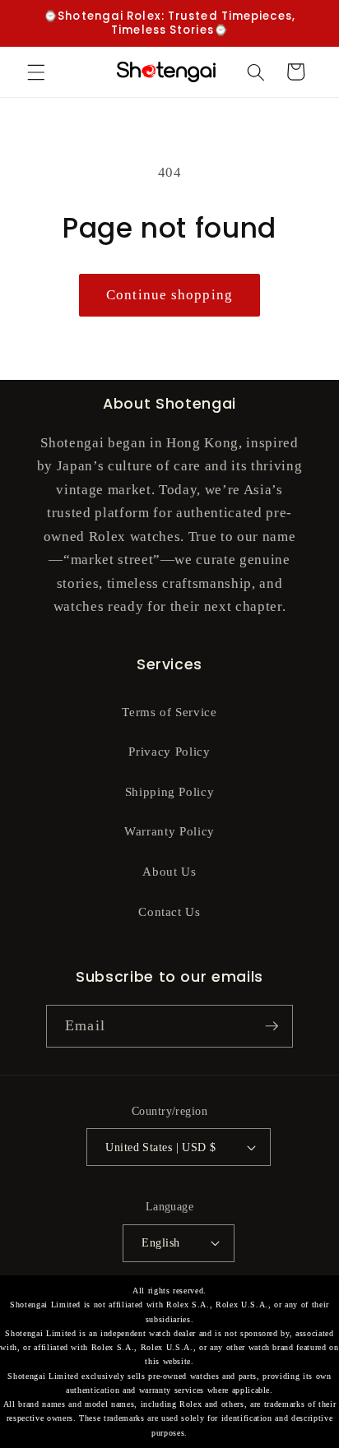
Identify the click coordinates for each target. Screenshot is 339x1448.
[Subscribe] (271, 1026)
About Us (169, 871)
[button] (36, 71)
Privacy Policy (169, 751)
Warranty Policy (169, 831)
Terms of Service (169, 712)
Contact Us (169, 911)
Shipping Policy (170, 791)
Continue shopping (169, 295)
